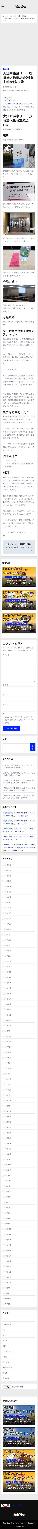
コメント (7, 655)
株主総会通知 (7, 1367)
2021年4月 (7, 1208)
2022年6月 (7, 1133)
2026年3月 (7, 892)
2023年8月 (7, 1058)
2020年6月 (7, 1261)
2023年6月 (7, 1068)
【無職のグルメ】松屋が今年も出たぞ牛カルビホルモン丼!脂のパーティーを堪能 (19, 629)
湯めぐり (6, 1378)
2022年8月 (7, 1122)
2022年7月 (7, 1127)
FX (3, 1319)
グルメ (8, 577)
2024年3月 (7, 1020)
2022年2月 (7, 1154)
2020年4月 (7, 1272)
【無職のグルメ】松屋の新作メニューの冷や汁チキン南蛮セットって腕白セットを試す (18, 606)
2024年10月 (7, 983)
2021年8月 (7, 1186)
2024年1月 (7, 1031)
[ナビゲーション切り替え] (2, 6)
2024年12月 (7, 972)
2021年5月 (7, 1202)
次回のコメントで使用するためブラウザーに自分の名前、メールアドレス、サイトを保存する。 (18, 720)
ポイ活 (5, 1341)
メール (6, 695)
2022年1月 (7, 1159)
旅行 (4, 1346)
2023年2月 (7, 1090)
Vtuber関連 (7, 1325)
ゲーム (5, 1335)
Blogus (30, 1523)
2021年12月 (7, 1165)
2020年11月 (7, 1234)
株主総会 (6, 1362)
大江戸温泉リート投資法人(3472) (16, 104)
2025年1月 (7, 967)
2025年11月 (7, 913)
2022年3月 (7, 1149)
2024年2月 (7, 1026)
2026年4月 (7, 886)
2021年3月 (7, 1213)
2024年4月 (7, 1015)
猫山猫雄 (21, 816)
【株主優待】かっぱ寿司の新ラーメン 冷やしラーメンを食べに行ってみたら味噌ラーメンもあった (19, 847)
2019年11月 (7, 1299)
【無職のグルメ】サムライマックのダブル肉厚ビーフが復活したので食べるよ (18, 583)
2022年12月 (7, 1101)
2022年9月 (7, 1117)
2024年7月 (7, 999)
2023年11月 (7, 1042)
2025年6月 (7, 940)
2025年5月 (7, 945)
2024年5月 (7, 1010)
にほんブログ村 (9, 101)
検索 (5, 739)
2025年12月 (7, 908)
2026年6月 (7, 876)
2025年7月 (7, 935)
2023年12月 (7, 1036)
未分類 (5, 1357)
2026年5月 (7, 881)
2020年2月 (7, 1283)
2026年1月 (7, 902)
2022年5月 (7, 1138)
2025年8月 (7, 929)
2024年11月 (7, 977)
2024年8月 (7, 993)
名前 (5, 685)
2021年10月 (7, 1175)
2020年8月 (7, 1250)
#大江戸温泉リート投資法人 (14, 90)
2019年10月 (7, 1304)
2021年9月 (7, 1181)
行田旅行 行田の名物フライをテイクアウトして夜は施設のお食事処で (18, 1421)
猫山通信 (20, 6)
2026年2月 (7, 897)
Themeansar (18, 1526)
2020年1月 (7, 1288)
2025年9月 (7, 924)
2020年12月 (7, 1229)
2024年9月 (7, 988)
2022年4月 (7, 1143)
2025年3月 (7, 956)
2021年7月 (7, 1192)
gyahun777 (15, 850)
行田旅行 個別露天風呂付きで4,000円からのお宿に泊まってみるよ (18, 1444)
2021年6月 (7, 1197)
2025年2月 (7, 961)
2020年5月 (7, 1266)
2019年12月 (7, 1293)
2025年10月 (7, 919)
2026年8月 (7, 865)
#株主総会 (27, 90)
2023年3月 (7, 1084)
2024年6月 (7, 1004)
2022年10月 (7, 1111)
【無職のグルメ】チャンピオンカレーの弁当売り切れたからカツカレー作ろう (18, 1466)
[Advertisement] (19, 45)
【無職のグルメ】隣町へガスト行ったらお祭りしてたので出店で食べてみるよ (18, 1488)
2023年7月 (7, 1063)
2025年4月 (7, 951)
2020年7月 (7, 1256)
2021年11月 (7, 1170)
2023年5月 (7, 1074)
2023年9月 (7, 1052)
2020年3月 (7, 1277)
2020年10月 (7, 1240)
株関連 (6, 69)
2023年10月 (7, 1047)
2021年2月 (7, 1218)
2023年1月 (7, 1095)
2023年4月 (7, 1079)
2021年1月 (6, 1224)
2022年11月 (7, 1106)
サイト (5, 704)
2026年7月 (7, 870)
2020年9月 (7, 1245)
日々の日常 (15, 577)
